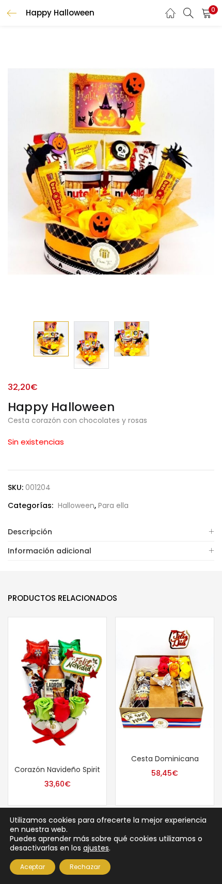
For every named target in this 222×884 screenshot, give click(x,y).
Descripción (30, 532)
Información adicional (49, 551)
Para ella (113, 505)
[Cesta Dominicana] (165, 682)
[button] (206, 13)
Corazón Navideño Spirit (57, 769)
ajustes (96, 848)
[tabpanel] (57, 711)
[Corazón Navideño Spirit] (57, 687)
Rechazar (85, 866)
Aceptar (32, 866)
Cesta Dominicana (165, 758)
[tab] (111, 532)
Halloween (76, 505)
